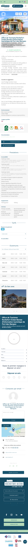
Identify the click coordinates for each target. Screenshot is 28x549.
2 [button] (14, 311)
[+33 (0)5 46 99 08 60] (1, 1)
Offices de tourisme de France (8, 536)
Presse (20, 503)
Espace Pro (14, 505)
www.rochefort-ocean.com (11, 452)
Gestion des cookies (14, 531)
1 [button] (11, 311)
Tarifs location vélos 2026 (8, 137)
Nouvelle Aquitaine (18, 541)
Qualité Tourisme (14, 536)
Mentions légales (17, 529)
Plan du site (10, 529)
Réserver (14, 520)
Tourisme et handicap (19, 536)
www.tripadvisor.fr (9, 457)
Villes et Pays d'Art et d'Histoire (16, 545)
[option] (14, 299)
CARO (11, 545)
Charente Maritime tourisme (9, 541)
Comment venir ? (14, 495)
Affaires (7, 503)
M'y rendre (6, 425)
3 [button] (17, 311)
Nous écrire (15, 499)
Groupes (14, 503)
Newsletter (14, 524)
